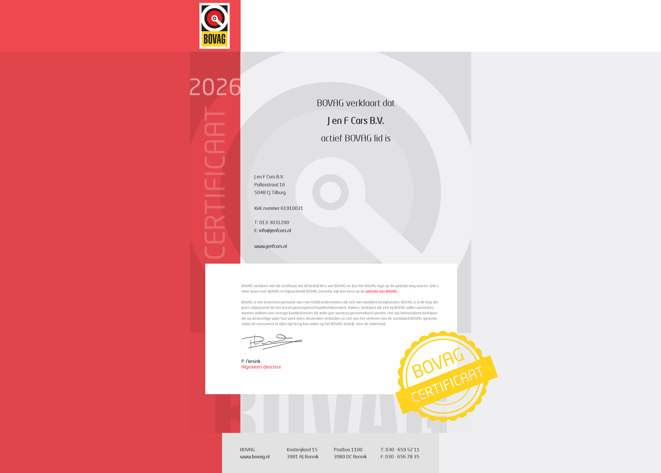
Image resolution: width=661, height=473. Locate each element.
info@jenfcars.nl (275, 230)
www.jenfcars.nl (270, 246)
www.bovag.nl (255, 456)
